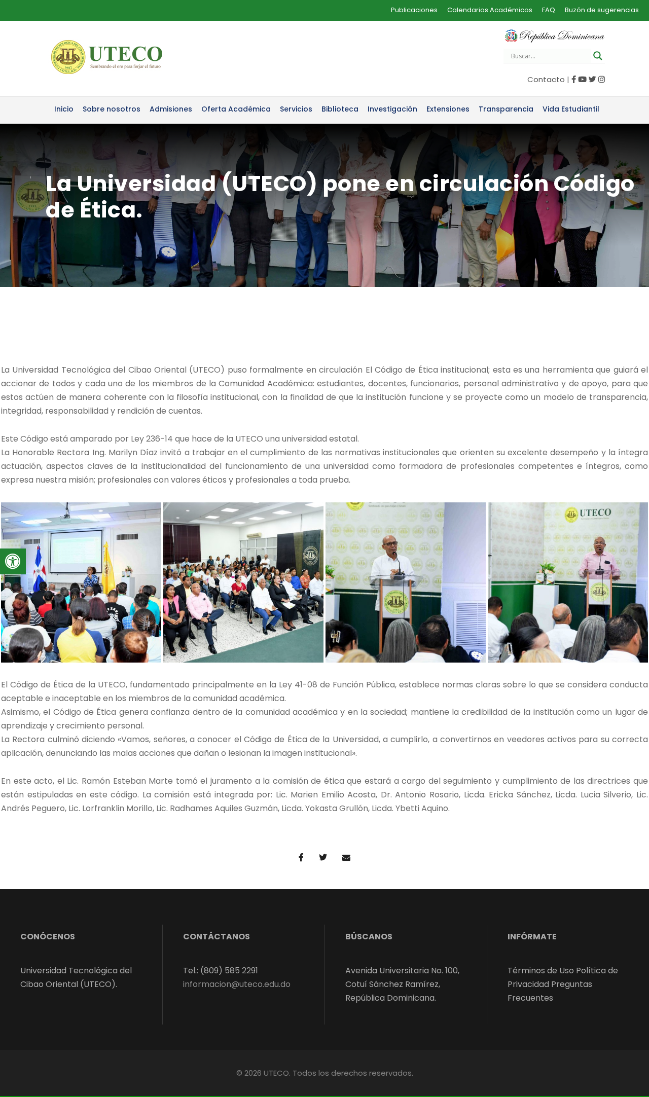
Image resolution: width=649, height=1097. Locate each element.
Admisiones (171, 109)
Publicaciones (414, 10)
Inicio (64, 109)
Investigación (392, 109)
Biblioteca (339, 109)
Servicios (296, 109)
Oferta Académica (236, 109)
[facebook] (573, 79)
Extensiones (448, 109)
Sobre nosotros (111, 109)
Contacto (546, 79)
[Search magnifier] (598, 56)
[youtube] (582, 79)
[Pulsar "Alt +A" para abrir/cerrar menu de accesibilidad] (13, 561)
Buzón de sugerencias (602, 10)
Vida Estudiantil (571, 109)
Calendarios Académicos (489, 10)
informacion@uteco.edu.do (237, 984)
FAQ (548, 10)
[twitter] (592, 79)
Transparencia (506, 109)
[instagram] (601, 79)
